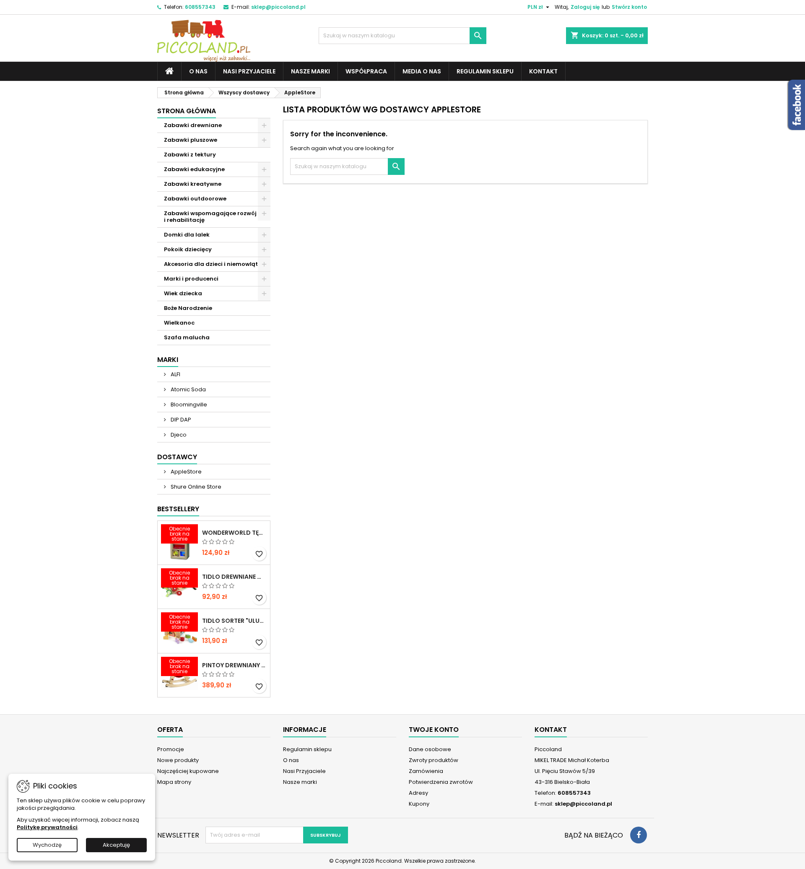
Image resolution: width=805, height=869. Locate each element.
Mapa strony (174, 782)
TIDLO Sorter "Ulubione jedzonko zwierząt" (234, 620)
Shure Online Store (195, 487)
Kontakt (543, 71)
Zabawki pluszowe (190, 140)
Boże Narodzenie (188, 308)
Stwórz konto (629, 6)
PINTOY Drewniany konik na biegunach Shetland (234, 665)
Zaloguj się (585, 6)
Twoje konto (434, 729)
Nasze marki (310, 71)
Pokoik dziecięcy (188, 249)
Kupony (419, 804)
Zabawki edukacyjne (194, 169)
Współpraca (366, 71)
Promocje (170, 749)
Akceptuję (116, 845)
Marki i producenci (191, 279)
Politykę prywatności (47, 827)
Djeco (178, 435)
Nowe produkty (178, 760)
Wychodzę (47, 845)
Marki (167, 359)
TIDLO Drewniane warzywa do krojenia (234, 576)
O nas (198, 71)
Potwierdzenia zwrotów (441, 782)
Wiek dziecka (183, 293)
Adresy (418, 793)
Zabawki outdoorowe (195, 199)
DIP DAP (180, 420)
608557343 (200, 6)
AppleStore (185, 472)
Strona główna (186, 111)
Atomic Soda (187, 389)
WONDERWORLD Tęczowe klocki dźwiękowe (234, 532)
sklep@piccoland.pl (278, 6)
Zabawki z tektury (190, 155)
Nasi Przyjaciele (249, 71)
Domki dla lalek (187, 235)
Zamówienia (426, 771)
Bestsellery (178, 509)
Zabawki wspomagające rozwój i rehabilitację (210, 216)
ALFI (174, 374)
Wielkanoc (179, 323)
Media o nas (421, 71)
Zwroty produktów (433, 760)
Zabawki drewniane (193, 125)
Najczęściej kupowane (188, 771)
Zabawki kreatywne (192, 184)
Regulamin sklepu (485, 71)
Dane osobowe (430, 749)
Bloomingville (188, 404)
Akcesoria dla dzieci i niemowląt (211, 264)
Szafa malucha (187, 337)
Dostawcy (177, 457)
